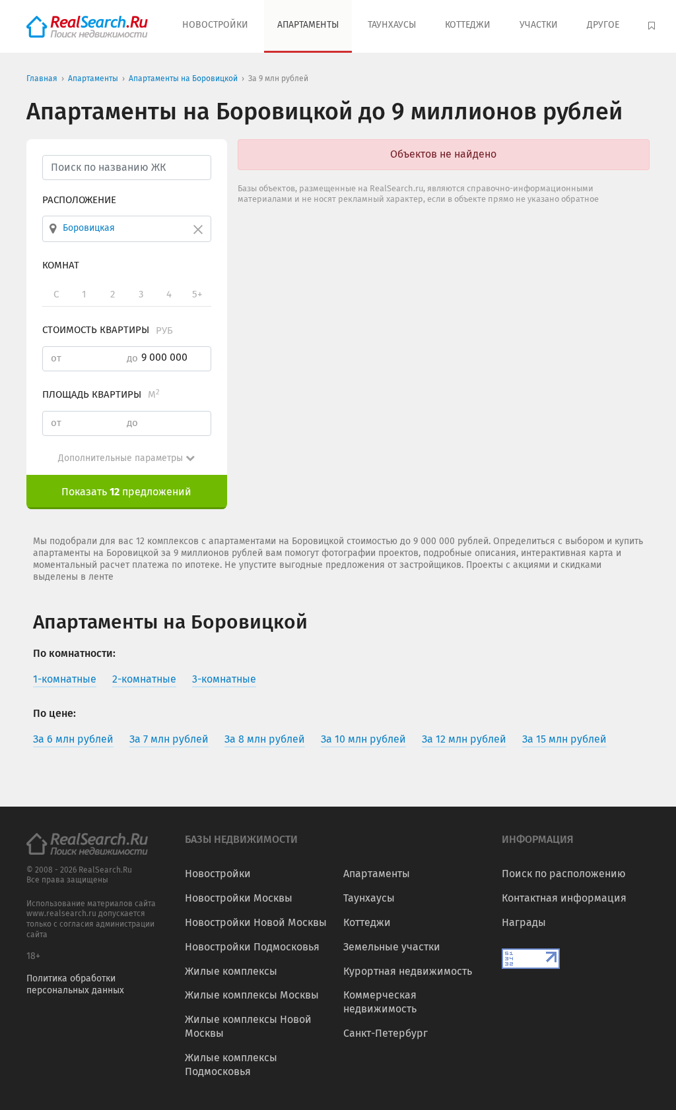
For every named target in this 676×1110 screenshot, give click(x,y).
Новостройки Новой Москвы (256, 922)
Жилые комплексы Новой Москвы (248, 1026)
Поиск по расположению (564, 873)
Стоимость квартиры (107, 330)
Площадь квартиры (101, 394)
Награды (524, 922)
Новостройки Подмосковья (252, 946)
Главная (41, 78)
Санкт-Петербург (385, 1033)
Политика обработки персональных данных (75, 984)
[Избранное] (653, 26)
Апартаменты (308, 24)
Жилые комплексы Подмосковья (231, 1064)
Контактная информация (564, 898)
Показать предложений (126, 491)
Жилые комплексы (231, 971)
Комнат (60, 265)
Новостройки (215, 24)
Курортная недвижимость (407, 971)
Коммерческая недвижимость (380, 1002)
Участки (539, 24)
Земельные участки (391, 946)
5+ (197, 294)
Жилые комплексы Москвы (252, 995)
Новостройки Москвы (238, 898)
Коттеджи (467, 24)
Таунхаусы (392, 24)
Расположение (79, 200)
